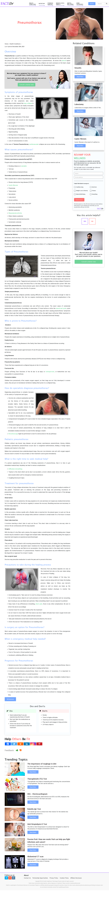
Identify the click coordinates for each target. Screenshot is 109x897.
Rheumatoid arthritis (15, 213)
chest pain (38, 604)
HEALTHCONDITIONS (32, 4)
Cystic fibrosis (13, 185)
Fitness (94, 190)
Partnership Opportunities (40, 878)
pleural (64, 60)
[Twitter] (14, 743)
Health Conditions (15, 44)
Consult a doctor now (26, 84)
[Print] (20, 743)
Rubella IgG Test (34, 809)
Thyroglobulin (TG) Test (37, 779)
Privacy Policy (54, 878)
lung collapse (28, 103)
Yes (85, 221)
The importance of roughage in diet (41, 764)
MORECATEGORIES (79, 4)
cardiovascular (34, 144)
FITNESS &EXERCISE (50, 4)
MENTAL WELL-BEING (70, 4)
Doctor (92, 3)
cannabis (24, 166)
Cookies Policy (64, 878)
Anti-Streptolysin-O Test (37, 824)
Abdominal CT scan (35, 856)
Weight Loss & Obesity (82, 190)
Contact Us (27, 878)
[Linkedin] (27, 743)
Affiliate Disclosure (76, 878)
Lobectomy (79, 104)
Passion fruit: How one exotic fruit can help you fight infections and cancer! (48, 840)
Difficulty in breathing (15, 469)
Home (6, 44)
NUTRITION (42, 3)
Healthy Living (79, 187)
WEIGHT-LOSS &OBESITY (60, 4)
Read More (33, 772)
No (92, 221)
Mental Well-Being (80, 194)
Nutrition (94, 187)
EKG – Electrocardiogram (37, 794)
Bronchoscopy (13, 434)
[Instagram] (33, 743)
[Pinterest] (39, 743)
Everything (94, 194)
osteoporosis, (50, 371)
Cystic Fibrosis (80, 139)
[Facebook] (8, 743)
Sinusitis (78, 68)
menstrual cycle (61, 308)
